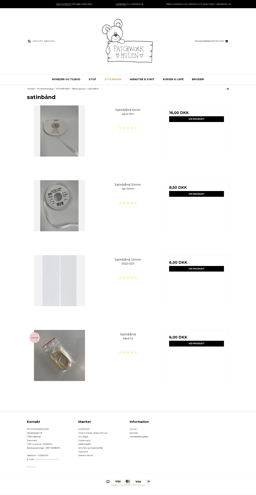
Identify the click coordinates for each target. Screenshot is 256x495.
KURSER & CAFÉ (173, 79)
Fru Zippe (83, 436)
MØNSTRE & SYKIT (142, 79)
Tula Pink (83, 451)
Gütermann (84, 440)
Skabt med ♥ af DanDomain (128, 485)
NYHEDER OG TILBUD (66, 79)
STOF (92, 79)
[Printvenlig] (227, 88)
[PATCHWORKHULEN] (127, 41)
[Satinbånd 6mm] (59, 137)
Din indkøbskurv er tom (209, 41)
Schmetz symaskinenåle (90, 448)
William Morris (85, 455)
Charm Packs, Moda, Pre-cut (92, 433)
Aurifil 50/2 (84, 429)
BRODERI (198, 79)
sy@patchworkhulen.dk (47, 459)
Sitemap (31, 466)
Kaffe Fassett (84, 444)
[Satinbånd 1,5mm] (59, 287)
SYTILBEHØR (113, 79)
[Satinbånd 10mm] (59, 212)
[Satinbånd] (59, 362)
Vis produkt (196, 119)
